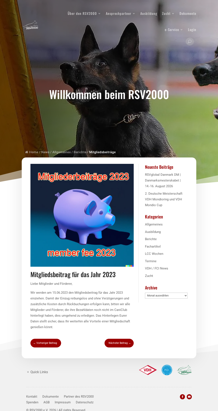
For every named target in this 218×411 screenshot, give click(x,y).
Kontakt (31, 396)
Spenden (32, 402)
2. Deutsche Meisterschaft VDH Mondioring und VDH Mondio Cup (163, 199)
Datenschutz (84, 402)
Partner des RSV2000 (79, 396)
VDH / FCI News (156, 268)
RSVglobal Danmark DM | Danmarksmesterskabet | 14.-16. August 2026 (163, 180)
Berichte (80, 152)
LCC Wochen (154, 254)
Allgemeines (61, 152)
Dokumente (187, 13)
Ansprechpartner (118, 13)
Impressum (63, 402)
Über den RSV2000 (82, 13)
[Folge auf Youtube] (189, 396)
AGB (46, 402)
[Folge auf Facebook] (182, 396)
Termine (150, 261)
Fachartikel (153, 246)
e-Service (172, 29)
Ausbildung (148, 13)
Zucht (166, 13)
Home (33, 152)
